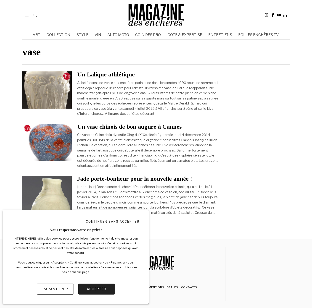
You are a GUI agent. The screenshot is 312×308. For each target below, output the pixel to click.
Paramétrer (55, 289)
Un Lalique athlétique (106, 74)
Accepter (96, 289)
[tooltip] (266, 15)
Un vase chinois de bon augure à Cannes (129, 127)
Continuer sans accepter (113, 221)
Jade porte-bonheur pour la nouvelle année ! (134, 179)
